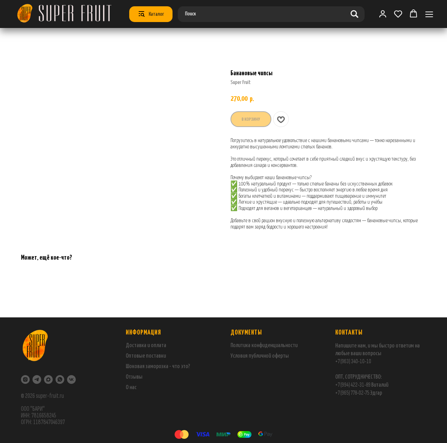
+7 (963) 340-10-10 (353, 361)
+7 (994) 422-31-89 (353, 384)
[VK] (71, 379)
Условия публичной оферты (259, 356)
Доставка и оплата (146, 346)
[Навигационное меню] (429, 14)
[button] (398, 13)
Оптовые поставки (146, 356)
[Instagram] (25, 379)
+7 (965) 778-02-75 (352, 392)
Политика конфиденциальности (264, 346)
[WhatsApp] (60, 379)
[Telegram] (36, 379)
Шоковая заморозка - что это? (158, 367)
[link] (383, 13)
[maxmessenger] (48, 379)
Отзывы (134, 377)
